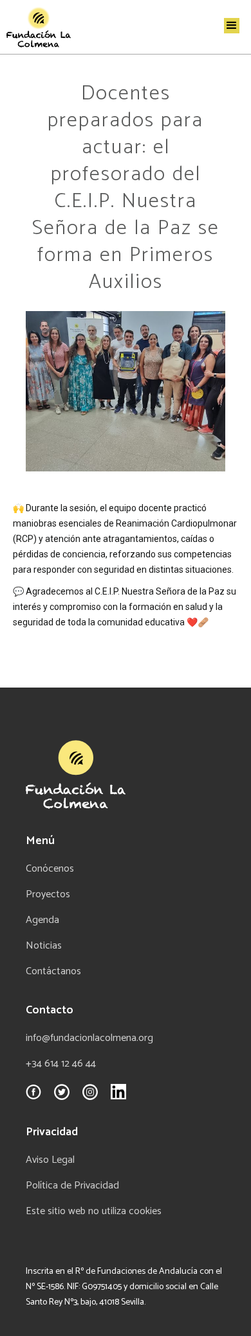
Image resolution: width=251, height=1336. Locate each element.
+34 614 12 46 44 (61, 1064)
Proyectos (48, 894)
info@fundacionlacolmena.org (89, 1038)
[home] (35, 26)
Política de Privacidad (72, 1186)
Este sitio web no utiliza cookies (94, 1211)
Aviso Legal (50, 1160)
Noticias (44, 946)
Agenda (42, 920)
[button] (231, 25)
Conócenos (50, 869)
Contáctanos (53, 971)
